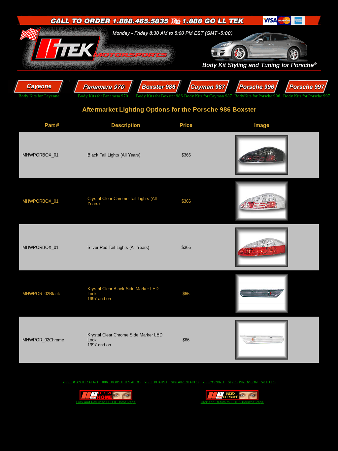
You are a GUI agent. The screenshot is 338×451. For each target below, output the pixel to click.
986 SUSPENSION (242, 382)
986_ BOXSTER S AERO (121, 382)
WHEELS (268, 382)
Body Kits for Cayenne (38, 95)
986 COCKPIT (213, 382)
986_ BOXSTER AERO (80, 382)
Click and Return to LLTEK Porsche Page (232, 402)
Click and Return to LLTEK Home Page (106, 402)
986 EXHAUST (156, 382)
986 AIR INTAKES (185, 382)
